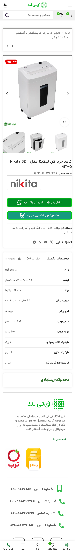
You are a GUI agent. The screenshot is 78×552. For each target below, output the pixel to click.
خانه (67, 33)
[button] (68, 92)
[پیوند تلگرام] (34, 238)
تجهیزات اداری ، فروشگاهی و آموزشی (37, 33)
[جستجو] (7, 15)
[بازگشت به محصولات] (12, 46)
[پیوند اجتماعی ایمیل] (45, 238)
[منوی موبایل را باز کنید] (70, 5)
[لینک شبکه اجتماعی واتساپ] (40, 238)
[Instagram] (56, 540)
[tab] (57, 254)
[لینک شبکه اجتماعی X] (51, 238)
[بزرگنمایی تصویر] (64, 119)
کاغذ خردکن (58, 37)
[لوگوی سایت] (37, 5)
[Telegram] (38, 540)
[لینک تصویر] (13, 454)
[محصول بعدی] (7, 46)
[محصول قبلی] (17, 46)
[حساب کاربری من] (5, 5)
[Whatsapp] (19, 540)
